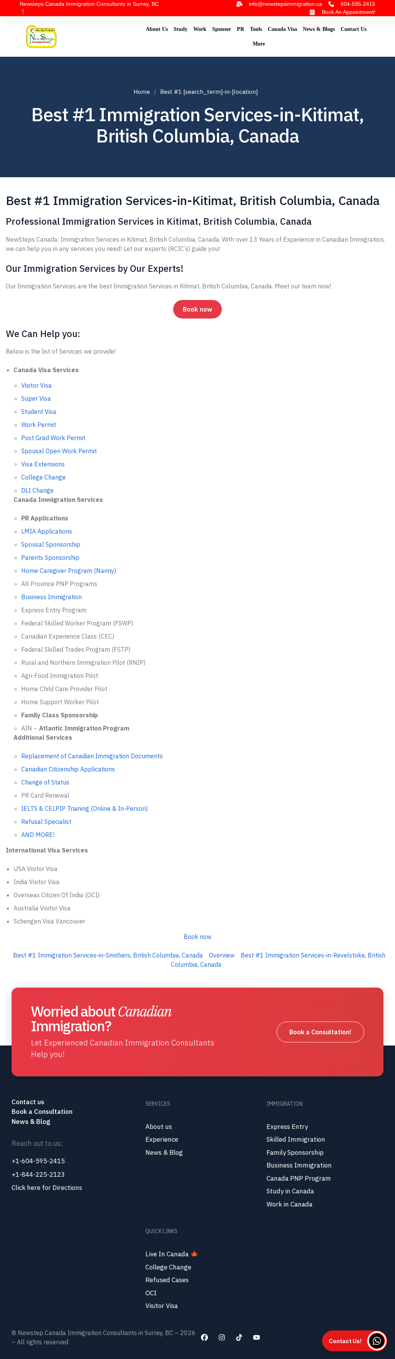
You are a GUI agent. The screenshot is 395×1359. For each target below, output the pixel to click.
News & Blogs (319, 29)
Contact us (29, 1102)
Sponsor (221, 29)
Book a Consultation (42, 1111)
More (259, 44)
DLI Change (37, 490)
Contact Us (353, 29)
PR (240, 29)
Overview (222, 955)
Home (141, 91)
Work (199, 29)
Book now (197, 309)
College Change (43, 477)
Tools (256, 29)
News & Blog (31, 1121)
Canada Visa (282, 29)
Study (180, 29)
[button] (354, 1340)
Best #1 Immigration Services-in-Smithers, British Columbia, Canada (108, 955)
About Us (157, 29)
